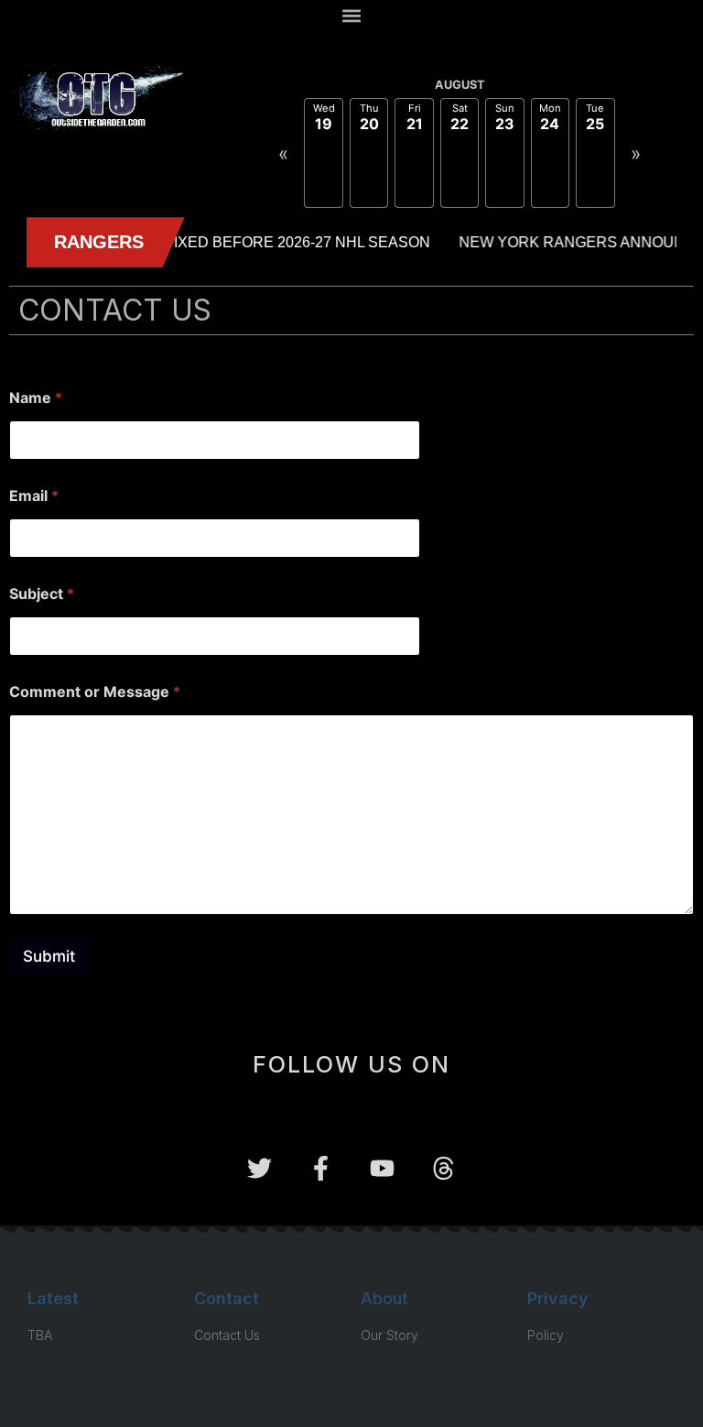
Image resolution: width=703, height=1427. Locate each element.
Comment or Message (94, 692)
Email (34, 496)
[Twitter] (259, 1168)
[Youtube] (382, 1168)
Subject (41, 594)
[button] (352, 15)
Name (35, 398)
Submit (49, 956)
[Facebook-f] (320, 1168)
